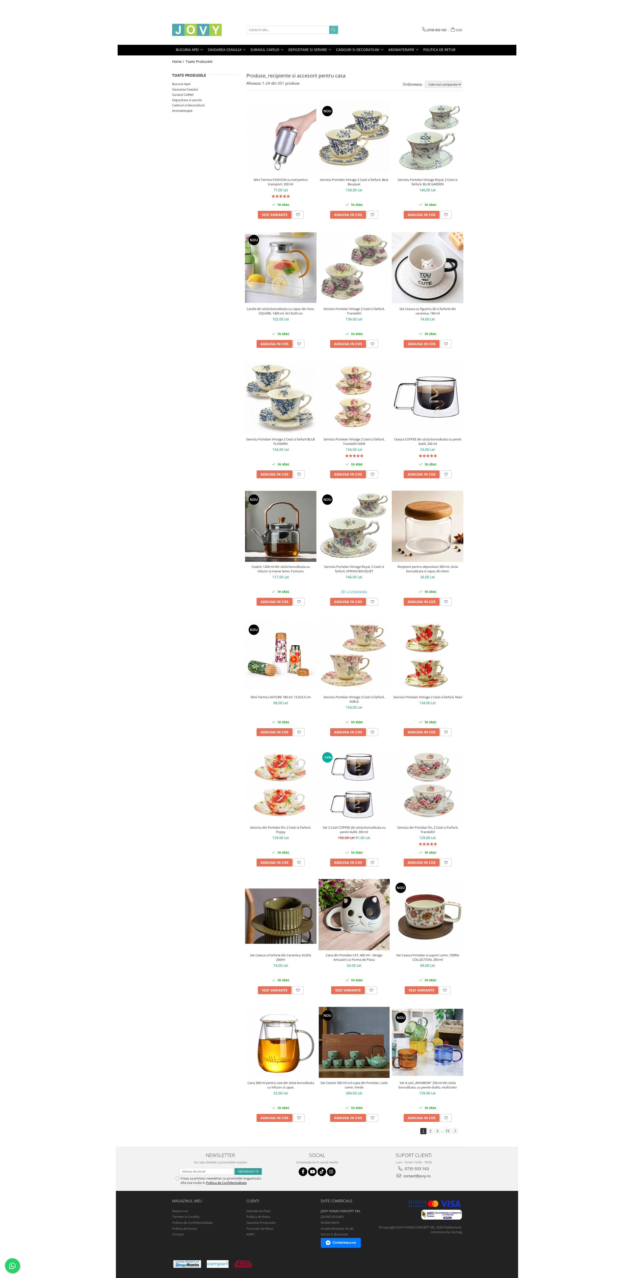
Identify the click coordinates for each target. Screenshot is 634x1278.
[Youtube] (312, 1171)
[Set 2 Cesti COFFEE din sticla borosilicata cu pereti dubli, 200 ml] (354, 785)
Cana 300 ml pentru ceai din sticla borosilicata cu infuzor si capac (280, 1085)
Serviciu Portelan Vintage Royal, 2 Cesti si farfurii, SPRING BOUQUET (354, 568)
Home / (178, 61)
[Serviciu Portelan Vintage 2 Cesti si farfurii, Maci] (427, 655)
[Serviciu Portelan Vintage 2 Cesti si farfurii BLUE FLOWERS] (281, 397)
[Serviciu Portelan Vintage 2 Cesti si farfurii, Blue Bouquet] (354, 138)
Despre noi (180, 1211)
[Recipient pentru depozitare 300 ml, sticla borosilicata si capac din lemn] (427, 526)
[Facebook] (303, 1171)
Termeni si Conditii (185, 1216)
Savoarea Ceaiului (185, 89)
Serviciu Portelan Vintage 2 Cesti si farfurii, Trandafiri (354, 311)
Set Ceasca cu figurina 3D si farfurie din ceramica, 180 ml (427, 311)
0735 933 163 (416, 1168)
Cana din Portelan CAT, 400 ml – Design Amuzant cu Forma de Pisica (354, 957)
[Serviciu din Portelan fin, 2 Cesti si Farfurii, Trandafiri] (427, 785)
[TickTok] (321, 1171)
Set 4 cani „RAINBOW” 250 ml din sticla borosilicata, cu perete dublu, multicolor (427, 1085)
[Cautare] (333, 30)
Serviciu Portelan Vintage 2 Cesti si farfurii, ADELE (354, 699)
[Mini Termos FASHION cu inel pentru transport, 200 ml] (281, 138)
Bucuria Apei (181, 84)
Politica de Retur (439, 49)
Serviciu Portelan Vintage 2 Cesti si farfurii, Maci (427, 697)
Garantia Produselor (261, 1222)
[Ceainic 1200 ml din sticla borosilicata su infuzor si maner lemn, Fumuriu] (281, 526)
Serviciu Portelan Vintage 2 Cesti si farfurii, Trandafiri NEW (354, 441)
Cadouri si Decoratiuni (188, 105)
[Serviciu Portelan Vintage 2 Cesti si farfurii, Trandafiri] (354, 267)
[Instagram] (331, 1171)
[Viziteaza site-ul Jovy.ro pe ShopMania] (187, 1264)
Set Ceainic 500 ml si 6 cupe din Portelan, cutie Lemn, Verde (354, 1085)
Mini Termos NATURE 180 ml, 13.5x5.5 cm (281, 697)
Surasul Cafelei (182, 94)
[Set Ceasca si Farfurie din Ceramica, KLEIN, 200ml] (281, 914)
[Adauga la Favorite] (298, 215)
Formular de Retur (259, 1228)
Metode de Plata (258, 1211)
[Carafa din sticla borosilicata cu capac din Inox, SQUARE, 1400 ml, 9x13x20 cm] (281, 267)
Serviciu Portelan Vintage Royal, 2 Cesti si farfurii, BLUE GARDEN (427, 181)
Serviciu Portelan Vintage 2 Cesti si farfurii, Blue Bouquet (354, 181)
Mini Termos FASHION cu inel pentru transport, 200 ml (281, 181)
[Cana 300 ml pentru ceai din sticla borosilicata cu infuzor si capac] (281, 1042)
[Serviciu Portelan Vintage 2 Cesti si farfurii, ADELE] (354, 655)
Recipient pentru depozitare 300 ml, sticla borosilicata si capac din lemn (427, 568)
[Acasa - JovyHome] (197, 30)
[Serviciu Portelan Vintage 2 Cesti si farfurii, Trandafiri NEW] (354, 397)
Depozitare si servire (187, 100)
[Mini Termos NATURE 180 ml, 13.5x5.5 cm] (281, 655)
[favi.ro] (243, 1264)
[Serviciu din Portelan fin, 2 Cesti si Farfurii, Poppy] (281, 785)
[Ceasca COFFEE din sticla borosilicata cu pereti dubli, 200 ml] (427, 397)
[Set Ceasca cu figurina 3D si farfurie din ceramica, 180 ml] (427, 267)
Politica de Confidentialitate (226, 1183)
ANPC (250, 1234)
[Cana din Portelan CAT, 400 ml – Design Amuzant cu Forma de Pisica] (354, 914)
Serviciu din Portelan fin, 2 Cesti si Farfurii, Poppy (280, 829)
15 (447, 1131)
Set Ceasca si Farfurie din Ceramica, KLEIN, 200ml (281, 957)
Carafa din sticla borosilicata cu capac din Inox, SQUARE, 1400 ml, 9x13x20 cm (281, 311)
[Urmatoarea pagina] (455, 1131)
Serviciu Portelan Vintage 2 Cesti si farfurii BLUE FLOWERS (280, 441)
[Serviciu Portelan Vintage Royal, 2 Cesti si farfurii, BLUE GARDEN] (427, 138)
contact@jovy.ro (416, 1175)
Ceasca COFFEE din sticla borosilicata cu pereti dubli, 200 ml (427, 441)
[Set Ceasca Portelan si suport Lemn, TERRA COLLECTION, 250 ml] (427, 914)
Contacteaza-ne (344, 1242)
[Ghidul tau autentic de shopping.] (218, 1264)
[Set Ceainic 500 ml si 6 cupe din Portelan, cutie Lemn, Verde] (354, 1042)
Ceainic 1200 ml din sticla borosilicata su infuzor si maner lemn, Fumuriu (281, 568)
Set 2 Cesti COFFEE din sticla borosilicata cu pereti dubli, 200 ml (354, 829)
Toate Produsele (199, 61)
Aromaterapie (182, 110)
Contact (178, 1234)
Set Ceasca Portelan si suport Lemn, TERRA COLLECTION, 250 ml (427, 957)
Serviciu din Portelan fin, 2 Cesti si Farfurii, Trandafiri (427, 829)
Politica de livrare (184, 1228)
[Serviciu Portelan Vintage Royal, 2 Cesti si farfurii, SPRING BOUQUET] (354, 526)
